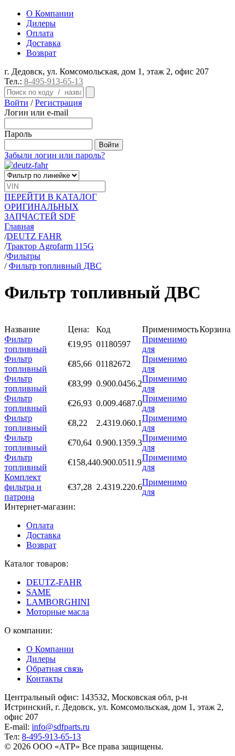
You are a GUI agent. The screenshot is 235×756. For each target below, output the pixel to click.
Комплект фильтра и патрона (23, 486)
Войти (16, 102)
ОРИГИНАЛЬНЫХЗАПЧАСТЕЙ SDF (50, 206)
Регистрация (58, 102)
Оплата (40, 33)
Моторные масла (57, 611)
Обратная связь (54, 668)
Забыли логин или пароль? (54, 155)
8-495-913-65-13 (53, 81)
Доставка (43, 43)
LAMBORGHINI (58, 602)
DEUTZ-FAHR (54, 582)
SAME (38, 592)
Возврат (41, 52)
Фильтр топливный (25, 344)
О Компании (50, 13)
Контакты (44, 678)
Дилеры (41, 23)
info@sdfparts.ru (61, 726)
